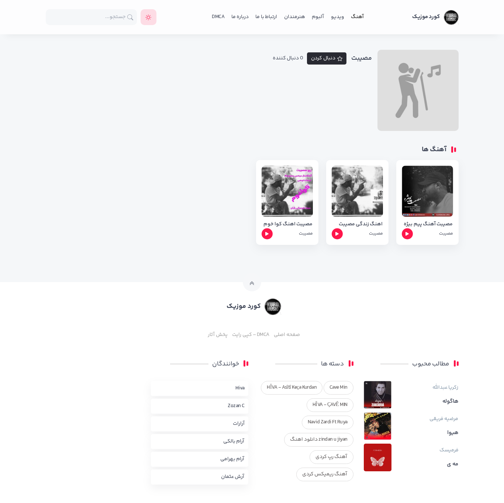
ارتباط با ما (266, 17)
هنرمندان (294, 17)
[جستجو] (130, 17)
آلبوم (318, 17)
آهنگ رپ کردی (331, 457)
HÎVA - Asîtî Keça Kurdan (292, 388)
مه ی (452, 464)
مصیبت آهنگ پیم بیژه (428, 224)
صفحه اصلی (287, 335)
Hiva (240, 388)
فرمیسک (449, 450)
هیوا (453, 433)
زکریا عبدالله (445, 388)
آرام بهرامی (232, 459)
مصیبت (446, 233)
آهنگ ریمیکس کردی (325, 474)
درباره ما (240, 17)
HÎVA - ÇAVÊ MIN (330, 405)
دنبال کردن (323, 58)
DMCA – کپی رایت (250, 335)
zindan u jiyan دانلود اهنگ (318, 440)
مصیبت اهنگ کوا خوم (288, 224)
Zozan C (236, 406)
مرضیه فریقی (443, 419)
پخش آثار (217, 335)
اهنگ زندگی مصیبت (361, 224)
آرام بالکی (233, 441)
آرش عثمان (232, 477)
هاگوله (450, 402)
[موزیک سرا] (148, 17)
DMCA (218, 17)
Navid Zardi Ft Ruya (328, 422)
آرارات (239, 424)
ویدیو (337, 17)
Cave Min (338, 388)
